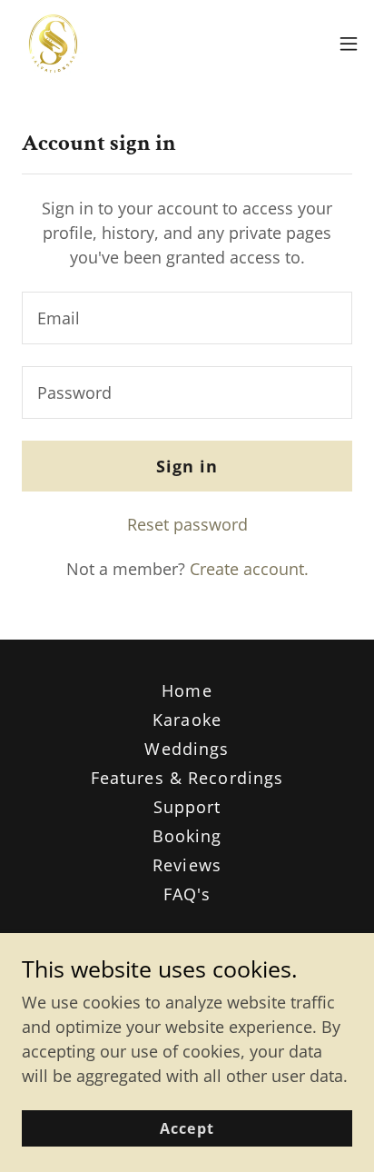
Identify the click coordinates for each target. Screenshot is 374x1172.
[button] (348, 43)
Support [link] (187, 807)
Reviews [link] (187, 865)
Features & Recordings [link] (187, 778)
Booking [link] (187, 836)
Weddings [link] (186, 749)
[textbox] (187, 318)
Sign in (187, 466)
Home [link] (187, 690)
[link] (53, 43)
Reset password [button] (187, 524)
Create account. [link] (249, 569)
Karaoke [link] (187, 719)
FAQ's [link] (187, 894)
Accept (186, 1128)
